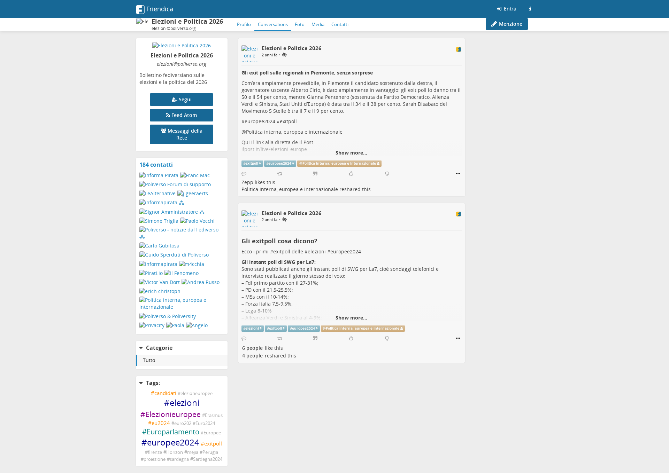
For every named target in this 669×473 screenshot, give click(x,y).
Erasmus (214, 415)
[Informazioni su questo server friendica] (530, 8)
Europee (212, 433)
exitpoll (213, 443)
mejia (192, 452)
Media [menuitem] (318, 24)
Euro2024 (205, 423)
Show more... (351, 152)
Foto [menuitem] (300, 24)
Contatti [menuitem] (339, 24)
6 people (252, 348)
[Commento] (244, 174)
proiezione (155, 459)
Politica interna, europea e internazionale (294, 131)
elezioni (184, 402)
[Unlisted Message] (284, 54)
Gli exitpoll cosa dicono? (279, 241)
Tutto (149, 360)
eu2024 (161, 423)
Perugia (210, 452)
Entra (509, 8)
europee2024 (173, 442)
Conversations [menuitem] (273, 24)
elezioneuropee (196, 393)
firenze (155, 452)
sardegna (179, 459)
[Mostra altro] (458, 174)
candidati (165, 393)
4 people (252, 355)
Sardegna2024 (207, 459)
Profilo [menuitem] (244, 24)
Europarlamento (173, 431)
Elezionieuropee (173, 414)
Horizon (174, 452)
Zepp (247, 182)
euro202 (182, 423)
